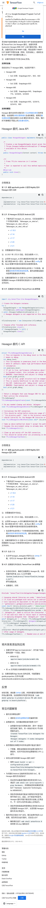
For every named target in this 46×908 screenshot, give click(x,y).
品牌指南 (5, 882)
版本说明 (5, 875)
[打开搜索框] (34, 2)
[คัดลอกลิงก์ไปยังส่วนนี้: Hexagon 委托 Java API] (30, 129)
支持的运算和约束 (22, 718)
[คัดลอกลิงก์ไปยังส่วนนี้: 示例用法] (12, 183)
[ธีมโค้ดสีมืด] (39, 135)
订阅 (21, 898)
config (37, 261)
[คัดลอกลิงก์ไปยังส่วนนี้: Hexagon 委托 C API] (27, 344)
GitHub (37, 556)
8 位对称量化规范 (31, 113)
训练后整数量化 (20, 115)
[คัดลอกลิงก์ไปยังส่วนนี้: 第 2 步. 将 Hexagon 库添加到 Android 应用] (37, 214)
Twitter (4, 859)
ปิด (23, 31)
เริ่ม (23, 37)
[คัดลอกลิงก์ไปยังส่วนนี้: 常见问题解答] (19, 709)
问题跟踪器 (5, 872)
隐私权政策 (10, 893)
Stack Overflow (7, 878)
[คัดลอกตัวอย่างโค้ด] (42, 135)
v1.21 (12, 246)
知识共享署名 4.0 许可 (35, 831)
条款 (3, 893)
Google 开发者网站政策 (16, 835)
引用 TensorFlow (7, 885)
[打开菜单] (3, 2)
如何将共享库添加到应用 (18, 271)
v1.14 (12, 234)
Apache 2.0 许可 (27, 833)
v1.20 (12, 242)
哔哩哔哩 (5, 862)
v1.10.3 (13, 230)
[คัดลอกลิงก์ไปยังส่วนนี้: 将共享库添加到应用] (27, 644)
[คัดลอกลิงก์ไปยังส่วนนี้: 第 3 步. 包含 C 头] (17, 551)
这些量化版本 (23, 121)
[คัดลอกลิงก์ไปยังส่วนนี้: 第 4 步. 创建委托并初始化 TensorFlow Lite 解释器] (4, 567)
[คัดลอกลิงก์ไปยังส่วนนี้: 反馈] (9, 687)
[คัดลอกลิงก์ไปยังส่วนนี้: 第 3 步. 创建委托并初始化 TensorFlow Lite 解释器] (4, 291)
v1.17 (12, 238)
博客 (3, 852)
